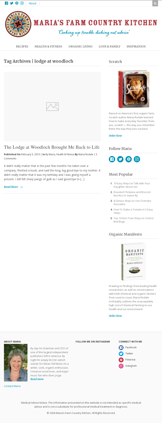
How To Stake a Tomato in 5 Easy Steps (133, 211)
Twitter (120, 159)
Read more (37, 379)
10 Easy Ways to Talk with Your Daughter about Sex (132, 185)
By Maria (50, 154)
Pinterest (128, 159)
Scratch (115, 61)
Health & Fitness (65, 154)
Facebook (112, 159)
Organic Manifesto (125, 234)
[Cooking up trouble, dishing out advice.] (81, 36)
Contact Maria (12, 386)
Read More (11, 187)
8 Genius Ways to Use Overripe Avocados (132, 202)
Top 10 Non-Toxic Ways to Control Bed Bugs (134, 219)
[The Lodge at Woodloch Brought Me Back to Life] (52, 100)
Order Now (115, 135)
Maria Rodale (85, 154)
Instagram (137, 159)
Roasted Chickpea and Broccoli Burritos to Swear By (132, 193)
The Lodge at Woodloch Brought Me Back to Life (52, 147)
